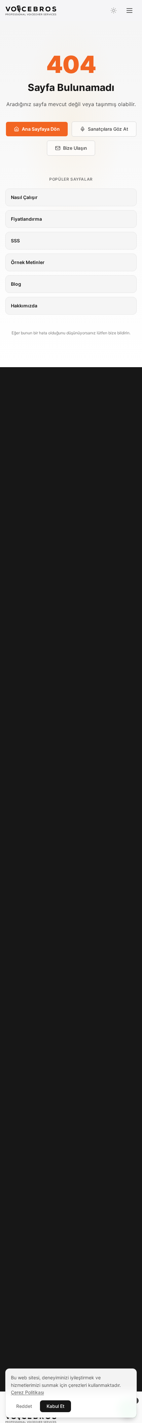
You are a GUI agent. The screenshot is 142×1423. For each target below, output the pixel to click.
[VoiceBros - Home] (30, 10)
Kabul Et (55, 1406)
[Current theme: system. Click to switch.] (114, 10)
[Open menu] (129, 10)
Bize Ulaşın (75, 148)
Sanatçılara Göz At (108, 129)
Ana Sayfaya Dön (41, 129)
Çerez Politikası (27, 1392)
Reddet (24, 1406)
